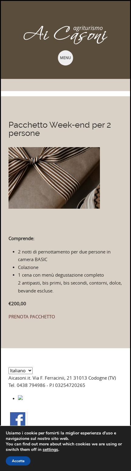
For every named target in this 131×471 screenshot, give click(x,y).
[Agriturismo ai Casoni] (65, 35)
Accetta (18, 461)
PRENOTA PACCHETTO (32, 317)
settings (50, 449)
